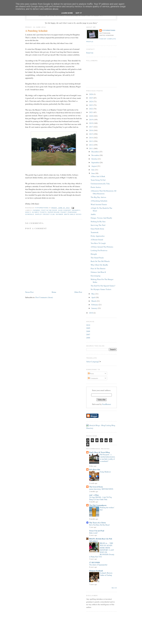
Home (54, 292)
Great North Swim (97, 228)
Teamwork (94, 232)
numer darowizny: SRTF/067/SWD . (101, 489)
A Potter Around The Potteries (102, 247)
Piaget (64, 212)
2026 (91, 94)
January (94, 308)
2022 (91, 108)
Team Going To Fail (98, 180)
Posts (92, 373)
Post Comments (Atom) (44, 297)
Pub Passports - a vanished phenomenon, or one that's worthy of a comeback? (107, 457)
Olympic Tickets (39, 212)
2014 (91, 137)
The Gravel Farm (96, 486)
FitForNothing (108, 30)
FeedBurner (106, 404)
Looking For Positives (99, 250)
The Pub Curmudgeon (97, 505)
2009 (88, 328)
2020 (91, 116)
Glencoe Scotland (96, 570)
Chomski (36, 210)
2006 (88, 337)
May (93, 293)
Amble (93, 214)
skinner (59, 214)
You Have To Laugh (98, 243)
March (94, 301)
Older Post (78, 292)
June (93, 173)
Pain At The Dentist (98, 268)
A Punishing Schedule (99, 201)
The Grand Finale (97, 257)
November (95, 155)
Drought (94, 254)
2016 (91, 130)
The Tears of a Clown (97, 522)
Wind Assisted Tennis (99, 204)
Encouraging (95, 275)
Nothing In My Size (98, 221)
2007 (88, 334)
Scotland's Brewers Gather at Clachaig (106, 574)
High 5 (28, 212)
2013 (91, 141)
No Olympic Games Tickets (101, 289)
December (95, 151)
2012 (91, 145)
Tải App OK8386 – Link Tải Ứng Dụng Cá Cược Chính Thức (100, 498)
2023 (91, 105)
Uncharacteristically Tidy (100, 183)
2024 (91, 101)
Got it (79, 13)
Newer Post (29, 292)
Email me (89, 52)
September (95, 162)
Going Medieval (105, 472)
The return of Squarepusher (98, 565)
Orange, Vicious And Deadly (101, 218)
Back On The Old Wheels (100, 261)
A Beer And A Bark (98, 176)
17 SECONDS (94, 562)
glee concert (64, 210)
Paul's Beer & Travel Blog (99, 452)
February (94, 304)
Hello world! (93, 533)
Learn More (67, 13)
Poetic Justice (96, 187)
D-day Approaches (98, 236)
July (93, 169)
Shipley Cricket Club (45, 214)
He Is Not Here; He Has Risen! (99, 525)
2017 (91, 126)
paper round (53, 212)
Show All (114, 588)
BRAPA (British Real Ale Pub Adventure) (100, 539)
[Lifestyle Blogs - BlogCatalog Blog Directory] (101, 428)
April (93, 297)
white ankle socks (72, 214)
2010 (91, 313)
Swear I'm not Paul (96, 530)
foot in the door (49, 210)
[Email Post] (72, 208)
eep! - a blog (94, 495)
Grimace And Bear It (98, 272)
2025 (91, 98)
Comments (94, 378)
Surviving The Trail (98, 225)
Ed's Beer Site (94, 469)
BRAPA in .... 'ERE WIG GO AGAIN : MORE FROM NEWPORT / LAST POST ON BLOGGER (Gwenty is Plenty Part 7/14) (101, 550)
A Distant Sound (97, 239)
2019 (91, 119)
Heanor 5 (76, 210)
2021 (91, 112)
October (94, 159)
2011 (91, 148)
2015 (91, 134)
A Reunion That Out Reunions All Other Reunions (103, 192)
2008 (88, 331)
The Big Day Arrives (98, 197)
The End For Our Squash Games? (103, 285)
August (94, 166)
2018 (91, 123)
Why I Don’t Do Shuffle (99, 265)
